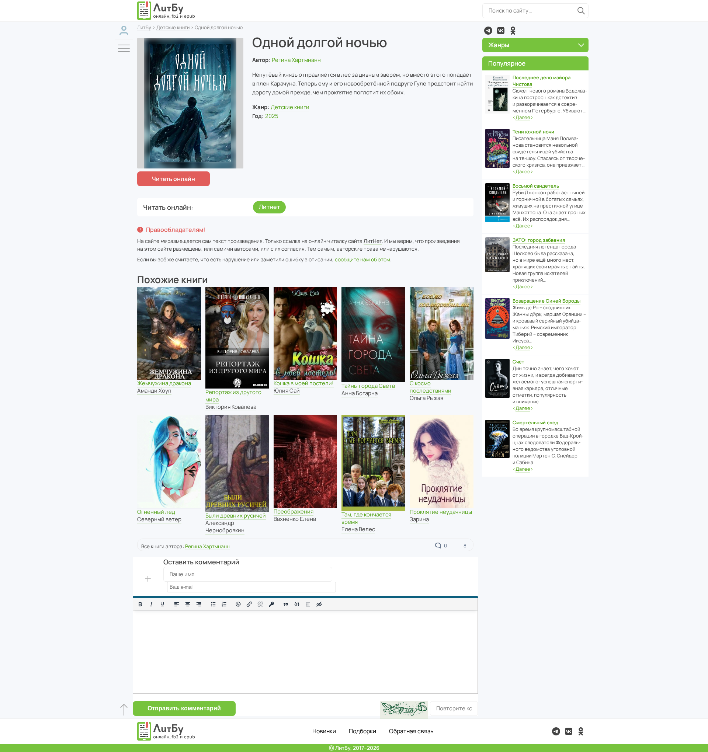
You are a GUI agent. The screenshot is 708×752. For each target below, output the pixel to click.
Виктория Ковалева (230, 407)
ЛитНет (373, 240)
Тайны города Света (368, 386)
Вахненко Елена (295, 519)
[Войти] (124, 30)
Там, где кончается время (366, 518)
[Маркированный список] (213, 604)
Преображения (293, 511)
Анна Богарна (359, 393)
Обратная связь (411, 731)
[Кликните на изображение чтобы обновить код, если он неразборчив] (404, 709)
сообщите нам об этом (362, 259)
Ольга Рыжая (426, 398)
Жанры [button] (498, 45)
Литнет (269, 207)
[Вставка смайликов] (238, 604)
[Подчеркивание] (162, 604)
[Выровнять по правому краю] (198, 604)
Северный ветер (159, 519)
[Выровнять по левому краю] (176, 604)
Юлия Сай (287, 390)
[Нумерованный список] (224, 604)
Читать (173, 178)
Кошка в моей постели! (304, 383)
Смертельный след (535, 422)
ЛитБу (144, 27)
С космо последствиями (430, 386)
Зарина (419, 519)
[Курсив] (151, 604)
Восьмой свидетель (536, 185)
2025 (271, 116)
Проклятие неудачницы (441, 512)
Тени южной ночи (533, 131)
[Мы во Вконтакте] (501, 30)
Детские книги (173, 27)
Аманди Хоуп (154, 390)
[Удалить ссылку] (260, 604)
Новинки (324, 731)
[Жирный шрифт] (140, 604)
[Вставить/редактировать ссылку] (249, 604)
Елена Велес (358, 529)
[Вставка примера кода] (296, 604)
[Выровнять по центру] (187, 604)
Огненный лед (156, 512)
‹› (523, 117)
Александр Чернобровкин (224, 526)
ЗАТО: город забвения (539, 240)
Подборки (362, 731)
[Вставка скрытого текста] (318, 604)
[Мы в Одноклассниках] (513, 30)
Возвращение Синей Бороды (546, 300)
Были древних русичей (235, 515)
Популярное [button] (506, 63)
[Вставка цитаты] (285, 604)
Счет (518, 361)
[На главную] (166, 10)
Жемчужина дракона (164, 383)
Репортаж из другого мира (233, 395)
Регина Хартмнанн (296, 60)
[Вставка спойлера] (307, 604)
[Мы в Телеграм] (488, 30)
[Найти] (581, 10)
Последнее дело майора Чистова (541, 80)
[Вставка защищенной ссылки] (271, 604)
